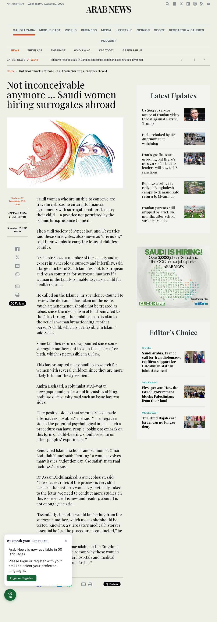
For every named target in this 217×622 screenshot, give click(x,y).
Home (11, 71)
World (71, 30)
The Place (35, 50)
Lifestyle (123, 30)
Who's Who (82, 50)
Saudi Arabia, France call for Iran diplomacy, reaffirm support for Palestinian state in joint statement (161, 362)
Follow (19, 303)
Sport (159, 30)
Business (89, 30)
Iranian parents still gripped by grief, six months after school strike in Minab (69, 59)
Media (106, 30)
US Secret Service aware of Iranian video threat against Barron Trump (160, 117)
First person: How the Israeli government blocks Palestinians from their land (160, 394)
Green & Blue (132, 50)
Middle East (50, 30)
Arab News (17, 3)
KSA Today (106, 50)
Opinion (143, 30)
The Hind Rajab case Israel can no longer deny (159, 422)
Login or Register (21, 578)
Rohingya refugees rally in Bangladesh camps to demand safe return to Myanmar (141, 59)
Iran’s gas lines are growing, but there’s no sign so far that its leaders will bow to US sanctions (160, 163)
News (15, 50)
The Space (58, 50)
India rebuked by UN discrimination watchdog (159, 139)
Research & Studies (186, 30)
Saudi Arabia (24, 30)
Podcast (108, 40)
